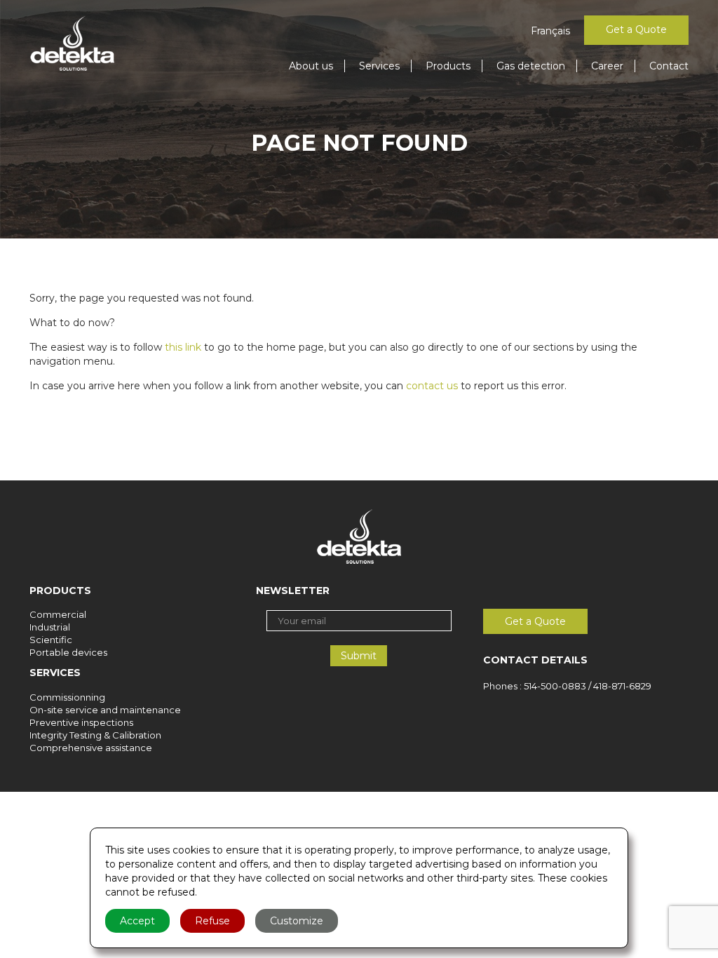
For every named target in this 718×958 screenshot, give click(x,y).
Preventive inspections (81, 722)
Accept (137, 921)
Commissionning (67, 697)
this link (183, 347)
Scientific (50, 639)
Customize (296, 921)
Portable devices (68, 652)
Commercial (57, 614)
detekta (72, 43)
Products (448, 66)
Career (607, 66)
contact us (432, 385)
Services (379, 66)
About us (311, 66)
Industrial (49, 627)
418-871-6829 (622, 685)
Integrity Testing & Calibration (95, 735)
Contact (669, 66)
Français (550, 31)
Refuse (212, 921)
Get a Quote (636, 29)
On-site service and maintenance (105, 709)
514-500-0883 (555, 685)
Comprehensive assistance (90, 747)
